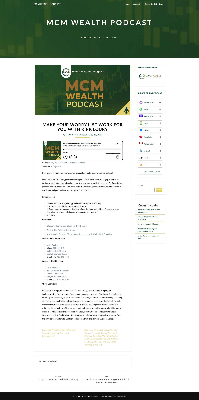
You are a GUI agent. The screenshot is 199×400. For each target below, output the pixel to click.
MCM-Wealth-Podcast (76, 135)
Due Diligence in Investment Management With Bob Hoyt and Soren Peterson (107, 379)
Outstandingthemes (118, 396)
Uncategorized (48, 336)
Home (127, 4)
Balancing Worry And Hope (96, 330)
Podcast (106, 338)
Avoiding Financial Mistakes (148, 224)
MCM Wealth (107, 336)
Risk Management (101, 341)
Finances (56, 330)
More (58, 166)
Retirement (64, 333)
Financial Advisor (68, 330)
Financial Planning (50, 333)
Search (140, 186)
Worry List (97, 344)
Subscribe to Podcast (154, 4)
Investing (97, 336)
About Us (137, 4)
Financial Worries (99, 333)
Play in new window (58, 162)
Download (73, 162)
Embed (82, 162)
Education (46, 330)
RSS (53, 166)
